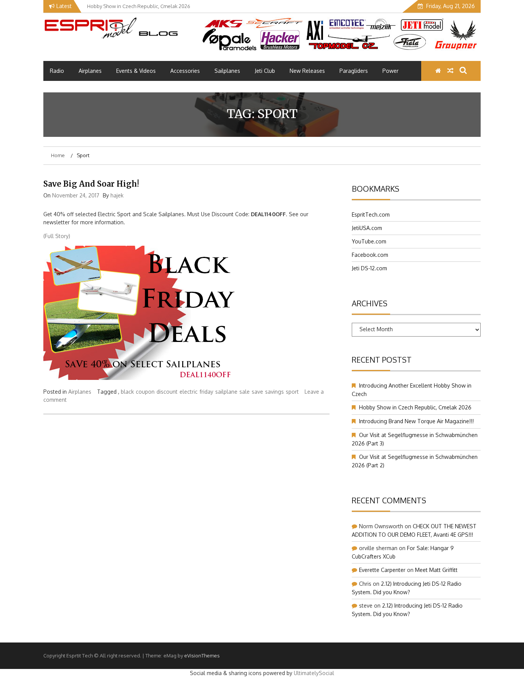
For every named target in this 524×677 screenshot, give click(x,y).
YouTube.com (369, 241)
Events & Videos (136, 70)
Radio (57, 70)
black (127, 391)
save (257, 391)
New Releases (307, 70)
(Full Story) (56, 236)
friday (206, 391)
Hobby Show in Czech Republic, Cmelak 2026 (415, 407)
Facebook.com (370, 254)
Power (390, 70)
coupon (145, 391)
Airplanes (90, 70)
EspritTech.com (371, 214)
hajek (117, 195)
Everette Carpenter (382, 570)
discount (167, 391)
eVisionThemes (202, 655)
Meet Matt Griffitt (436, 570)
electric (189, 391)
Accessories (185, 70)
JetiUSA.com (367, 228)
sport (292, 391)
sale (244, 391)
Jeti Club (265, 70)
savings (274, 391)
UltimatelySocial (314, 673)
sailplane (226, 391)
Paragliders (353, 70)
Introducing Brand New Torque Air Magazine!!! (416, 421)
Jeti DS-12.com (369, 268)
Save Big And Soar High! (91, 184)
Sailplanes (227, 70)
